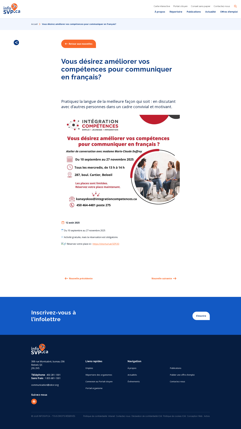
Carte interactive (162, 6)
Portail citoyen (180, 6)
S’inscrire (201, 315)
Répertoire (176, 11)
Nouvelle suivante (162, 278)
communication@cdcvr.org (45, 384)
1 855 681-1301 (53, 378)
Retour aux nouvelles (80, 43)
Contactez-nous (222, 6)
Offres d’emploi (229, 11)
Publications (194, 11)
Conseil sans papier (200, 6)
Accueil (34, 24)
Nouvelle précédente (81, 278)
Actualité (210, 11)
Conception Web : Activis (198, 416)
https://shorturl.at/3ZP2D (106, 243)
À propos (160, 11)
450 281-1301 (54, 374)
